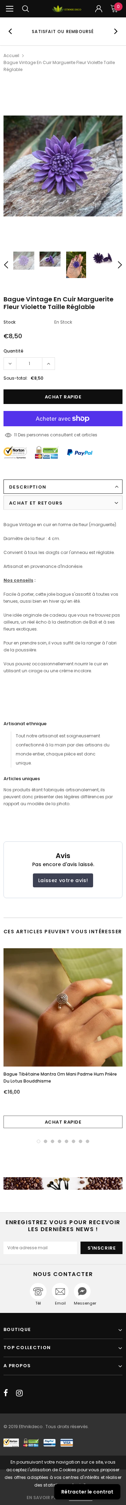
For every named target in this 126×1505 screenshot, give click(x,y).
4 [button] (59, 1141)
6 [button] (73, 1141)
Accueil (11, 55)
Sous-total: (16, 378)
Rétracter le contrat (87, 1491)
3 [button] (52, 1141)
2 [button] (45, 1141)
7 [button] (80, 1141)
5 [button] (66, 1141)
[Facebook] (6, 1393)
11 (15, 435)
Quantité (13, 351)
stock (9, 322)
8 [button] (87, 1141)
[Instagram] (19, 1393)
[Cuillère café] (63, 1183)
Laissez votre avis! (63, 880)
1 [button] (38, 1141)
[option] (63, 31)
